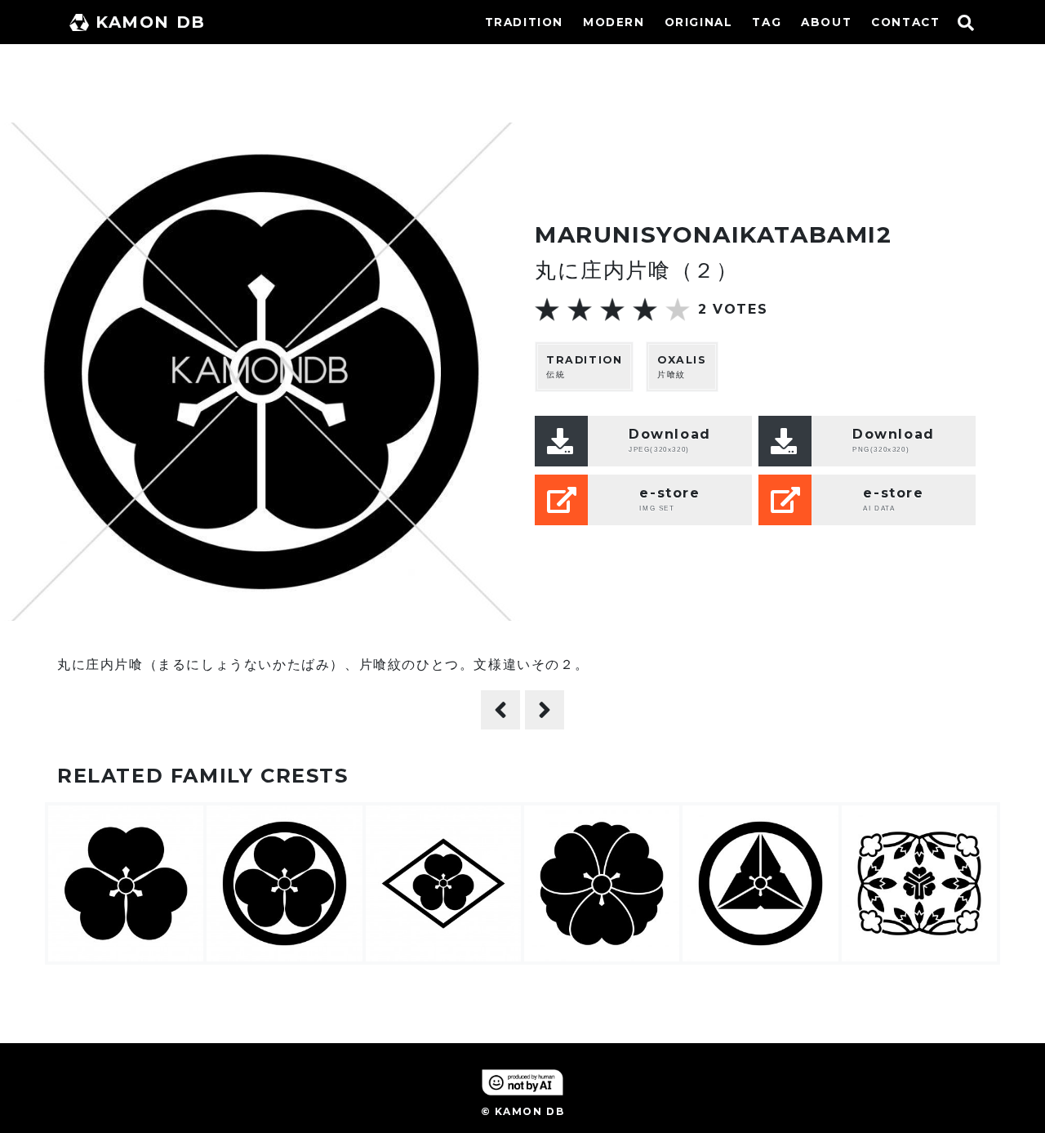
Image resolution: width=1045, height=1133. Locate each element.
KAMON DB (151, 22)
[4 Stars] (645, 309)
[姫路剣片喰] (544, 709)
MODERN (614, 22)
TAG (766, 22)
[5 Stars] (677, 309)
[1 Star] (547, 309)
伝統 (584, 367)
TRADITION (524, 22)
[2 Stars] (579, 309)
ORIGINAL (699, 22)
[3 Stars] (612, 309)
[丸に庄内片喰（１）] (500, 709)
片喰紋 (682, 367)
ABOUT (826, 22)
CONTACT (905, 22)
